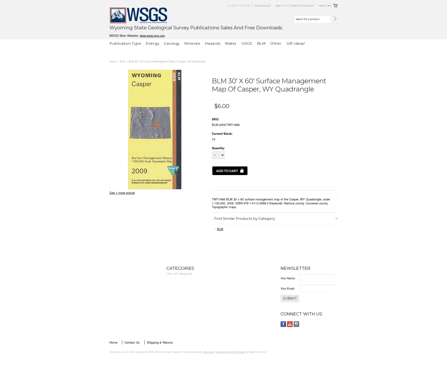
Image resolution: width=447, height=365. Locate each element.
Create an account (301, 5)
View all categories (179, 273)
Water (231, 43)
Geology (172, 43)
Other (276, 43)
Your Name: (288, 278)
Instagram (296, 324)
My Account (263, 5)
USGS (246, 43)
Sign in (279, 5)
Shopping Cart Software (230, 352)
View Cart (325, 5)
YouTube (290, 324)
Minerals (192, 43)
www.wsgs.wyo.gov (152, 35)
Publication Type (125, 43)
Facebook (283, 324)
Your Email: (288, 288)
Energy (152, 43)
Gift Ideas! (295, 43)
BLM (261, 43)
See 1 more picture (122, 192)
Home (112, 61)
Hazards (212, 43)
